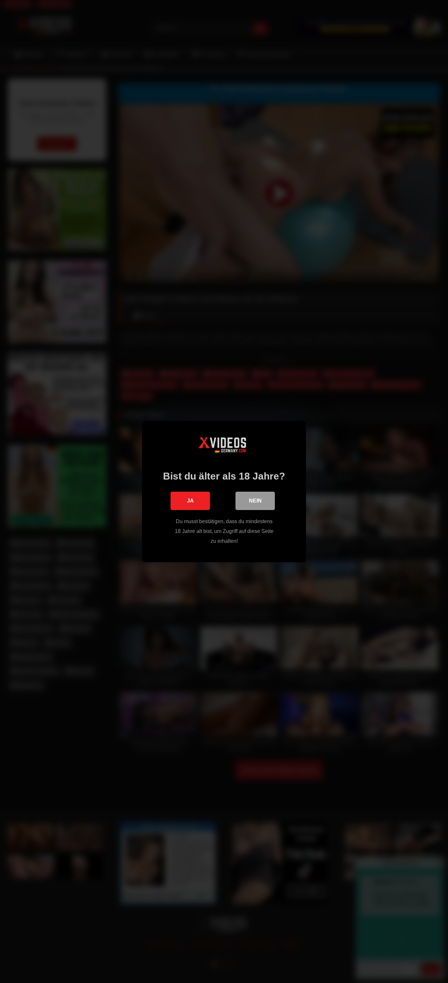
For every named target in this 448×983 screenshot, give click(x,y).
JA (190, 500)
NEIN (255, 500)
